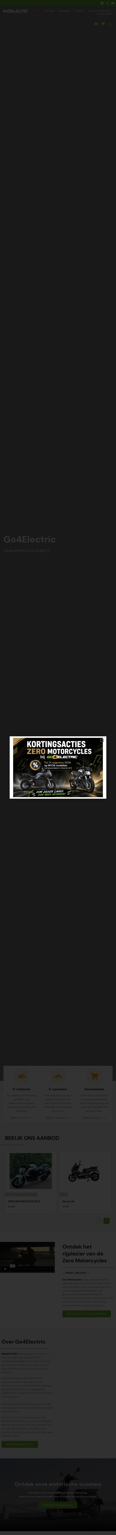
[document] (58, 767)
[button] (102, 740)
